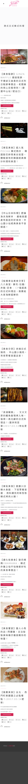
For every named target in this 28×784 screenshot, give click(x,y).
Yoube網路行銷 (10, 745)
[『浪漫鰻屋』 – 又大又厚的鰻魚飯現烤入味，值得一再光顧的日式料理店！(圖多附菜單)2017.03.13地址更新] (14, 402)
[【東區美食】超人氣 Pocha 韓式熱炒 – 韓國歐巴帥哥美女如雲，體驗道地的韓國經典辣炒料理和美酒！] (14, 137)
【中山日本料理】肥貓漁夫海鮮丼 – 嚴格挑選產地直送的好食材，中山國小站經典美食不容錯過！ (14, 220)
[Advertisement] (14, 768)
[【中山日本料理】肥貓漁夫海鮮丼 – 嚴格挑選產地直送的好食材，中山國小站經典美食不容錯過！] (14, 203)
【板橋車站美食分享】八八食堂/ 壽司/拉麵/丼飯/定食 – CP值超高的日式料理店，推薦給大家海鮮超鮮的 (14, 288)
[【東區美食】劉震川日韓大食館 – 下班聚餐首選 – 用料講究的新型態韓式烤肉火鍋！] (14, 476)
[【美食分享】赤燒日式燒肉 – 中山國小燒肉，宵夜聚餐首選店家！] (14, 338)
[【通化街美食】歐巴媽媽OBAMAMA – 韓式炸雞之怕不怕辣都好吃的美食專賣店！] (14, 549)
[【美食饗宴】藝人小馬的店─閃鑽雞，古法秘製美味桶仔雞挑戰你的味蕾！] (14, 618)
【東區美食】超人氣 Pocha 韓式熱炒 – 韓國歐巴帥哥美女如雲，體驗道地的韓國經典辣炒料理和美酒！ (14, 154)
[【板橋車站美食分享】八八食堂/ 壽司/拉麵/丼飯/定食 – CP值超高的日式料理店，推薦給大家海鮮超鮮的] (14, 270)
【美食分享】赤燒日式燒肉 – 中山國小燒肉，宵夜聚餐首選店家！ (14, 352)
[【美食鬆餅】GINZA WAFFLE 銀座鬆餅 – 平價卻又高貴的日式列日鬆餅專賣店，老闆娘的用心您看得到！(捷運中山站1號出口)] (14, 63)
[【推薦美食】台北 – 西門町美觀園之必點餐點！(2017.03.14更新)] (14, 682)
